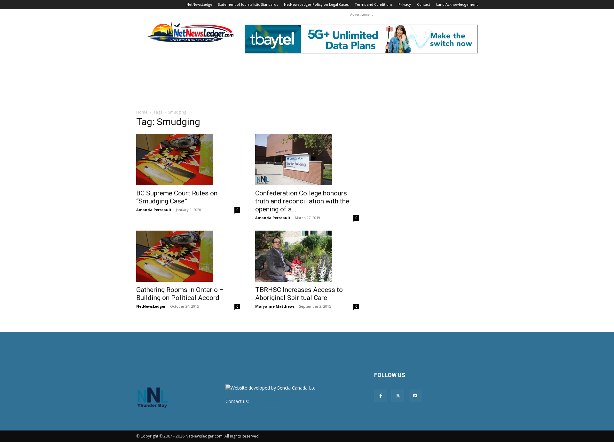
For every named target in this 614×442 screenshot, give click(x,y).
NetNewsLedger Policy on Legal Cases (316, 4)
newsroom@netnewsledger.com (283, 401)
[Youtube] (415, 396)
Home (141, 112)
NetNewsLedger (151, 306)
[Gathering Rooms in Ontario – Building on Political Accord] (188, 256)
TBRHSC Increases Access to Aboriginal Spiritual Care (299, 294)
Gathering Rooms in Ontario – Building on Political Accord (180, 294)
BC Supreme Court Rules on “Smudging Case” (176, 197)
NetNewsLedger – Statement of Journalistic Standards (232, 4)
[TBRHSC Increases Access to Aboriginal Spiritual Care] (307, 256)
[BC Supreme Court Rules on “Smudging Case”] (188, 159)
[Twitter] (397, 396)
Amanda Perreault (153, 209)
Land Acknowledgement (457, 4)
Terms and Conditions (373, 4)
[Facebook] (380, 396)
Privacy (404, 4)
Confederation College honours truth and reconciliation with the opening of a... (302, 201)
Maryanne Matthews (275, 306)
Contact (423, 4)
